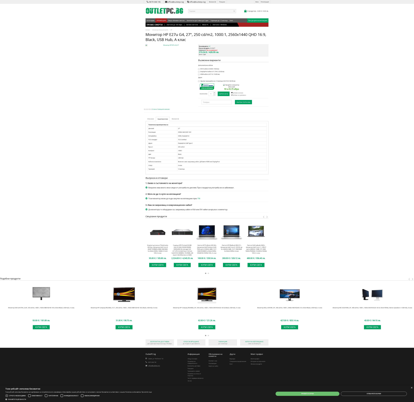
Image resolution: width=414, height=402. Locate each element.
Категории (150, 20)
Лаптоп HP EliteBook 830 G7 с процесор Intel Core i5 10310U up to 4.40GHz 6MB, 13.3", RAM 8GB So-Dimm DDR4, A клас (231, 248)
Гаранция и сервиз (194, 371)
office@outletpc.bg (176, 2)
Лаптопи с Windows (220, 25)
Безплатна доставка (194, 366)
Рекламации (212, 363)
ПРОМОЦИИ (161, 20)
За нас (190, 381)
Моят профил (255, 359)
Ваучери (232, 359)
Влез (257, 2)
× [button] (411, 388)
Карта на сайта (213, 366)
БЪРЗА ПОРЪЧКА (243, 102)
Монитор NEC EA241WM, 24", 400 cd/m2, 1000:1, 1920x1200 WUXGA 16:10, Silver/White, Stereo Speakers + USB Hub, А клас (372, 308)
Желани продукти (256, 364)
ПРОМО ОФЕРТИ (155, 24)
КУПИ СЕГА (223, 94)
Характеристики (163, 119)
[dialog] (207, 394)
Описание (150, 119)
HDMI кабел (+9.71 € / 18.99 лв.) (210, 74)
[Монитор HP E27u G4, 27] (170, 45)
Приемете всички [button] (307, 394)
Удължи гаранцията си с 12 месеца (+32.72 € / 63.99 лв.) (217, 81)
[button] (78, 399)
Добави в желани (238, 93)
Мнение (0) (175, 119)
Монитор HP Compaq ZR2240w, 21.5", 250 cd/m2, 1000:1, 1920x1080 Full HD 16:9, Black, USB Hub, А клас (124, 308)
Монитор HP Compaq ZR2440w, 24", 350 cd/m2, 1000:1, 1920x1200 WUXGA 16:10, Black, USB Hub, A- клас (207, 308)
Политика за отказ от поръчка (194, 375)
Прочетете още (147, 392)
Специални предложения (238, 361)
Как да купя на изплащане (257, 20)
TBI (198, 198)
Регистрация (265, 2)
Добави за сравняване (239, 95)
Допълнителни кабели (205, 65)
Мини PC (205, 25)
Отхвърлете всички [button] (374, 394)
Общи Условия (192, 359)
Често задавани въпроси (195, 378)
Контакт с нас (213, 361)
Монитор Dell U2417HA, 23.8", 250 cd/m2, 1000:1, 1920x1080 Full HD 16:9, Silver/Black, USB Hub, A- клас (41, 308)
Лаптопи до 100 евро (174, 25)
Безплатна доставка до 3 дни (197, 20)
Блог (231, 20)
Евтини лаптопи (192, 25)
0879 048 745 (155, 2)
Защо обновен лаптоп (176, 20)
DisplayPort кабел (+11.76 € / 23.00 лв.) (212, 71)
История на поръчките (258, 361)
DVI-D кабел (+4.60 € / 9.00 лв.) (209, 69)
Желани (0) (212, 2)
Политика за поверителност (192, 362)
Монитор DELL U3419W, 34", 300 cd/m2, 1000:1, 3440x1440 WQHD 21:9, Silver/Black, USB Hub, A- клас (289, 308)
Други (200, 77)
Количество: (204, 94)
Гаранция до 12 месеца (218, 20)
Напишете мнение (164, 109)
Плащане (222, 2)
